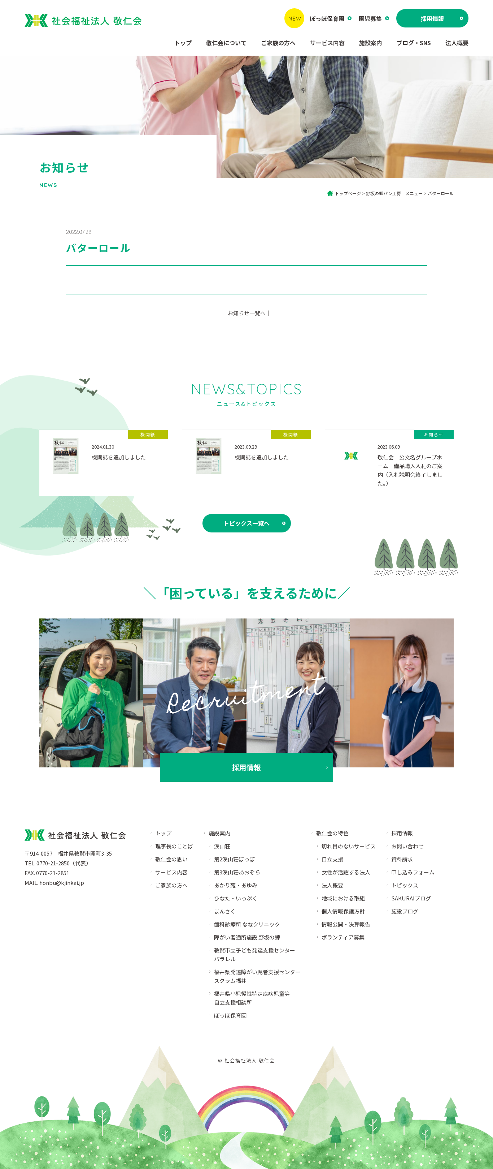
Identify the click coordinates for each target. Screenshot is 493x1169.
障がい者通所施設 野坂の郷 (247, 937)
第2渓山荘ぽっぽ (234, 859)
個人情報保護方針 (343, 911)
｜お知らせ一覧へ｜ (246, 313)
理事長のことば (174, 846)
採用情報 (432, 18)
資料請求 (402, 859)
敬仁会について (226, 42)
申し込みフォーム (413, 872)
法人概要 (456, 42)
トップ (183, 42)
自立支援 (332, 859)
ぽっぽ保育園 (327, 18)
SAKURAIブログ (411, 898)
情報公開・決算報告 (346, 924)
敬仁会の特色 (332, 833)
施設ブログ (404, 911)
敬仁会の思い (171, 859)
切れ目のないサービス (349, 846)
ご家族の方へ (278, 42)
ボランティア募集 (343, 937)
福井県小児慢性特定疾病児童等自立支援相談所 (252, 998)
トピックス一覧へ (246, 523)
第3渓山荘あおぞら (237, 872)
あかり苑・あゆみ (235, 885)
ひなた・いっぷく (235, 898)
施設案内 (370, 42)
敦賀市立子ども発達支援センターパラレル (254, 954)
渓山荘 (222, 846)
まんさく (225, 911)
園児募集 (370, 18)
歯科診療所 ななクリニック (247, 924)
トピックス (404, 885)
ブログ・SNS (414, 42)
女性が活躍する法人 (346, 872)
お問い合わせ (407, 846)
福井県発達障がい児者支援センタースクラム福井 (257, 976)
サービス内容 (327, 42)
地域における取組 (343, 898)
